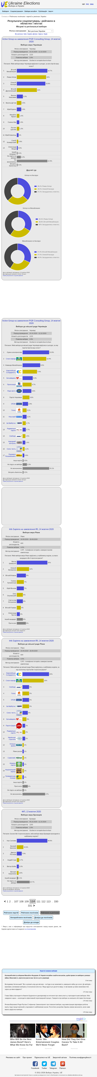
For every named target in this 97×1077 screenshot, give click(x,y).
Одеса (40, 34)
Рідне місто (11, 391)
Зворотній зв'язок (60, 1057)
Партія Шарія (11, 726)
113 (48, 901)
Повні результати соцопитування (13, 275)
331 (30, 905)
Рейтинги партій (11, 913)
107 (16, 901)
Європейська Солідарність (11, 371)
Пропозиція (11, 384)
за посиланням (30, 929)
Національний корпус (10, 771)
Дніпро (35, 34)
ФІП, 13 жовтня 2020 (31, 812)
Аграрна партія (13, 764)
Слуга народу (11, 359)
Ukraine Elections (24, 4)
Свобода (12, 436)
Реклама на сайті (13, 1057)
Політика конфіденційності (80, 1057)
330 (56, 901)
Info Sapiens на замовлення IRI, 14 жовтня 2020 (31, 529)
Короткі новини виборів (48, 971)
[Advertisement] (31, 299)
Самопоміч (12, 758)
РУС (87, 4)
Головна (5, 16)
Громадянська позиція (10, 777)
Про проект (27, 1057)
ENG (91, 4)
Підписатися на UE (42, 1057)
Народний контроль (12, 442)
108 (21, 901)
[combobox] (40, 31)
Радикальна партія (11, 429)
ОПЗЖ (13, 404)
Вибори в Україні (16, 6)
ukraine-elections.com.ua (75, 1075)
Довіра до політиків (43, 917)
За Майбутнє (11, 423)
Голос (13, 410)
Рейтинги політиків (29, 913)
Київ (25, 34)
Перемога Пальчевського (10, 455)
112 (43, 901)
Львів (45, 34)
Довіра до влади (31, 922)
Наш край (12, 417)
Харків (29, 34)
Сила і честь (11, 449)
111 (38, 901)
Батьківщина (11, 378)
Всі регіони (19, 34)
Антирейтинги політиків (21, 917)
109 (27, 901)
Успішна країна (13, 745)
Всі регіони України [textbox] (36, 31)
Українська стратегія (12, 738)
